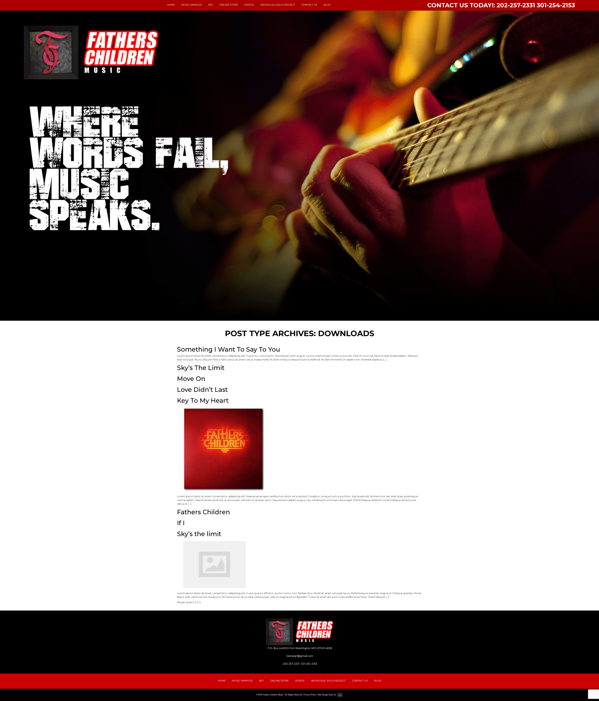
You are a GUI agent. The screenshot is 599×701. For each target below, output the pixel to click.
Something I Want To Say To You (228, 349)
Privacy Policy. (310, 695)
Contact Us (309, 4)
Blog (327, 4)
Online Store (228, 4)
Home (171, 4)
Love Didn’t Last (202, 389)
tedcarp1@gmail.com (299, 656)
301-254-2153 (309, 663)
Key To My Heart (203, 400)
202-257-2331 (291, 663)
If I (181, 523)
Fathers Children (203, 512)
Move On (191, 378)
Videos (249, 4)
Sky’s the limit (199, 534)
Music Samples (191, 4)
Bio (210, 4)
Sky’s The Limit (200, 368)
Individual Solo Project (277, 4)
